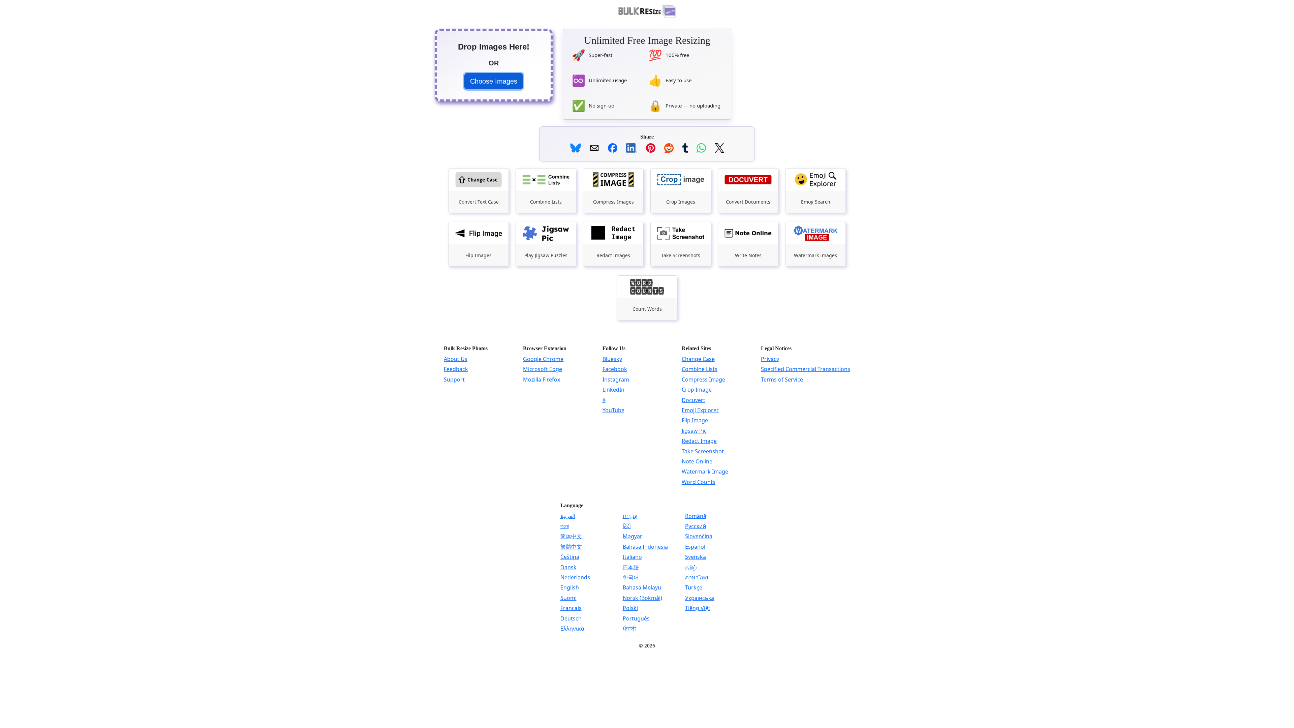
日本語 (631, 567)
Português (636, 618)
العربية (567, 516)
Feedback (456, 369)
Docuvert (693, 400)
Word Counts (698, 482)
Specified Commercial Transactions (805, 369)
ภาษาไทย (696, 577)
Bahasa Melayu (642, 587)
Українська (699, 598)
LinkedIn (613, 389)
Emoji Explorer (700, 410)
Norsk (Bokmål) (642, 598)
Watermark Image (705, 471)
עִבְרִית (630, 516)
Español (695, 546)
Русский (695, 526)
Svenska (695, 556)
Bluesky (612, 359)
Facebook (615, 369)
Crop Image (697, 389)
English (569, 587)
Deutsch (571, 618)
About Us (455, 359)
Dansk (568, 567)
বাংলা (564, 526)
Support (454, 379)
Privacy (770, 359)
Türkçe (693, 587)
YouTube (613, 410)
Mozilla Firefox (541, 379)
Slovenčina (698, 536)
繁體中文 (571, 546)
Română (695, 516)
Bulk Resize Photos (466, 348)
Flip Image (695, 420)
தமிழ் (691, 567)
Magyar (632, 536)
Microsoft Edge (542, 369)
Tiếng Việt (697, 608)
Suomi (568, 598)
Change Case (698, 359)
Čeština (569, 556)
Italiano (632, 556)
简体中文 (571, 536)
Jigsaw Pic (694, 430)
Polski (630, 608)
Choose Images (493, 81)
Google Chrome (543, 359)
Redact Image (699, 441)
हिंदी (627, 526)
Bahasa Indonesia (645, 546)
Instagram (616, 379)
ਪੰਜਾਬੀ (629, 628)
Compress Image (703, 379)
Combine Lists (699, 369)
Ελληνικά (572, 628)
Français (571, 608)
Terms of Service (782, 379)
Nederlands (575, 577)
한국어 (631, 577)
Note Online (697, 461)
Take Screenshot (703, 451)
